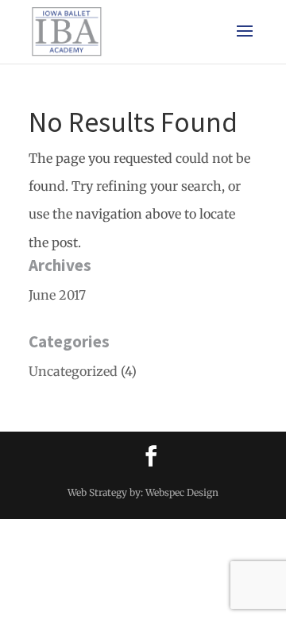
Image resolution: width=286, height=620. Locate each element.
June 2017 (57, 295)
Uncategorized (73, 371)
